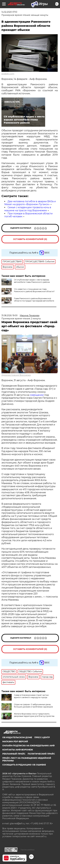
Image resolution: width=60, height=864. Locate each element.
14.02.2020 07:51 (9, 12)
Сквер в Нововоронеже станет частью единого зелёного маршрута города (31, 696)
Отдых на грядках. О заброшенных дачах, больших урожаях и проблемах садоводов (33, 705)
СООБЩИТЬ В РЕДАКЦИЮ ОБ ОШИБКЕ (24, 764)
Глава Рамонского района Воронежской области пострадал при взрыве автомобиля (34, 299)
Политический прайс (41, 753)
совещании (37, 395)
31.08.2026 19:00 (9, 315)
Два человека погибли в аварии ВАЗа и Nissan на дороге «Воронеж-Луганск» (30, 203)
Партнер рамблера (27, 850)
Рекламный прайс (13, 753)
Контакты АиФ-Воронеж (17, 749)
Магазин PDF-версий (15, 741)
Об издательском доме (17, 737)
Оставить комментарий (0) (30, 239)
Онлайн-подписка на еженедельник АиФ (28, 745)
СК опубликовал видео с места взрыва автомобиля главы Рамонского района (32, 281)
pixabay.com (7, 73)
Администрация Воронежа (16, 375)
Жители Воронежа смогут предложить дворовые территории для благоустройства (34, 715)
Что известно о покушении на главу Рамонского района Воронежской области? (34, 290)
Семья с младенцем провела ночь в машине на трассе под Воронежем (27, 209)
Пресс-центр (42, 737)
